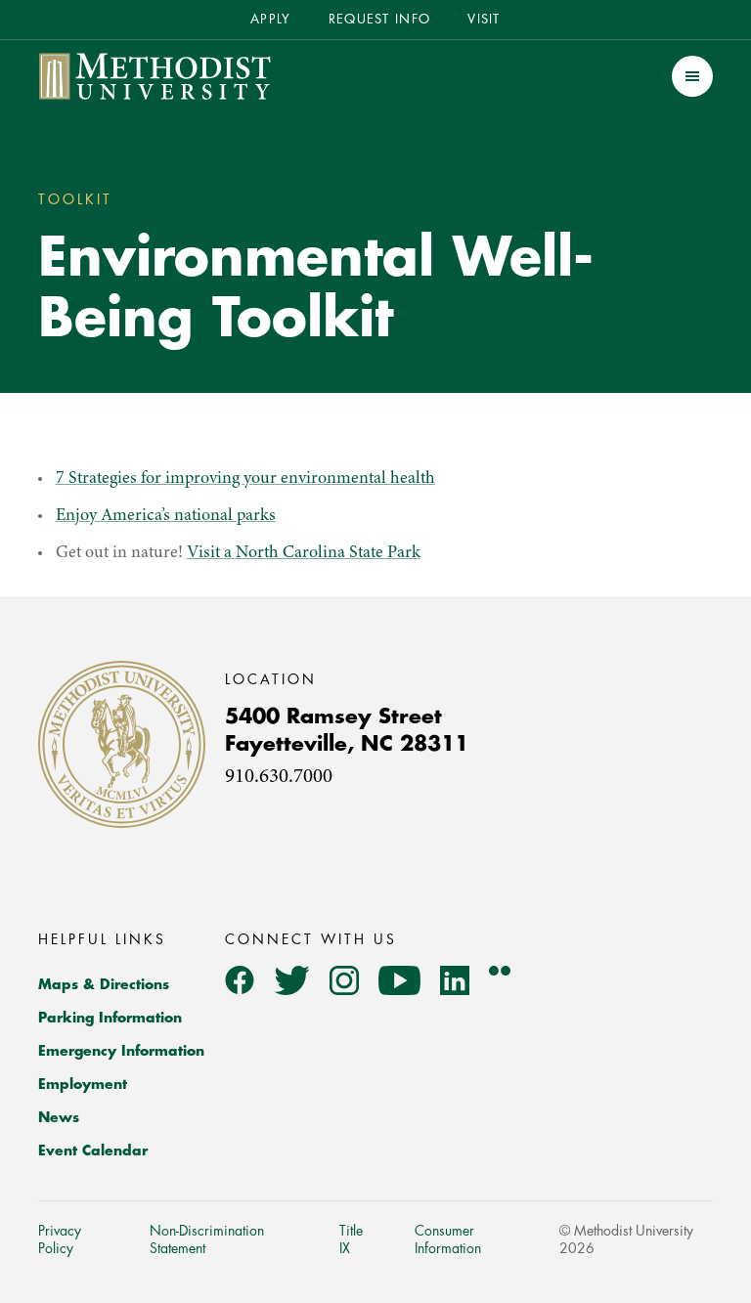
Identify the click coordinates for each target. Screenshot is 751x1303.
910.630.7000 (278, 777)
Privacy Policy (59, 1239)
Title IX (351, 1239)
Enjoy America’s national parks (166, 516)
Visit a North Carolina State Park (303, 553)
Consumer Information (448, 1239)
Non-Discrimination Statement (207, 1239)
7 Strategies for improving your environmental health (245, 479)
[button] (692, 76)
